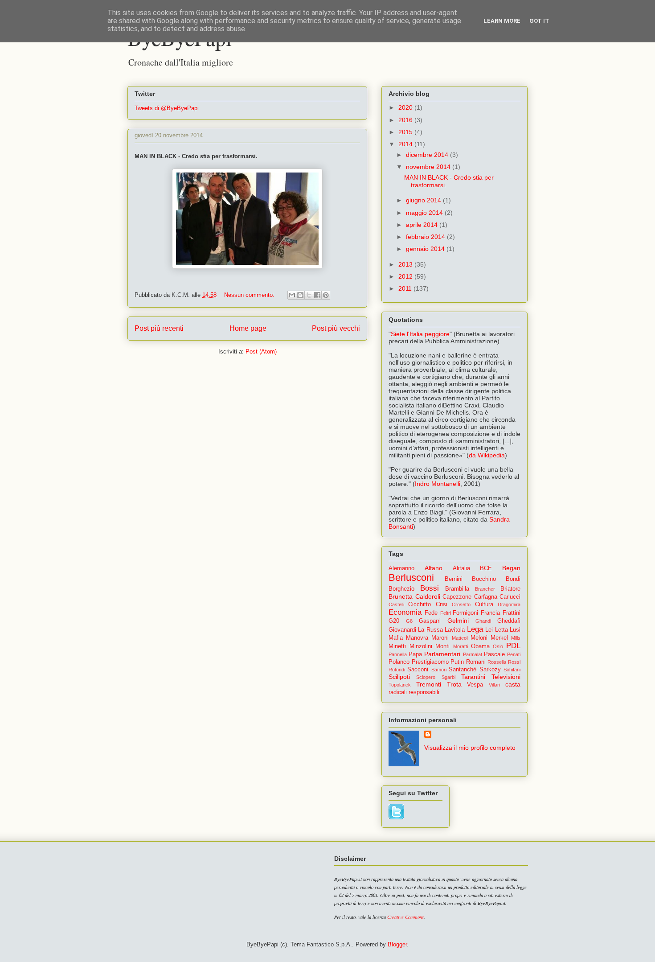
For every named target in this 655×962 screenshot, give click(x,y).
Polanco (399, 662)
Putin (457, 662)
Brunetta (401, 596)
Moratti (460, 646)
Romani (476, 662)
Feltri (445, 613)
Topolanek (400, 684)
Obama (480, 646)
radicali (398, 692)
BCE (486, 568)
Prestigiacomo (430, 662)
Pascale (494, 654)
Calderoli (427, 596)
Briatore (510, 589)
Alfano (433, 567)
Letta (501, 630)
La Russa (430, 630)
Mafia (396, 638)
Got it (539, 20)
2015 (406, 132)
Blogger (397, 944)
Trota (454, 684)
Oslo (498, 646)
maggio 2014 (425, 212)
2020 (406, 107)
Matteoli (460, 638)
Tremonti (428, 684)
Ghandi (483, 621)
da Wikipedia (487, 455)
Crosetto (461, 604)
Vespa (475, 685)
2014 (406, 144)
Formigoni (465, 613)
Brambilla (457, 589)
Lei (489, 630)
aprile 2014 (422, 224)
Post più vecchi (336, 328)
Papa (415, 654)
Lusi (515, 630)
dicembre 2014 (428, 154)
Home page (247, 328)
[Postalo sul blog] (300, 295)
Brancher (485, 589)
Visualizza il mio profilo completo (470, 747)
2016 (406, 119)
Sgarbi (448, 677)
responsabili (424, 692)
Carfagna (485, 597)
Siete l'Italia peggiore (420, 333)
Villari (494, 684)
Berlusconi (411, 577)
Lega (475, 629)
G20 (394, 621)
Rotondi (397, 669)
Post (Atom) (261, 351)
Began (511, 567)
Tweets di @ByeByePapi (167, 108)
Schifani (512, 669)
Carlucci (509, 597)
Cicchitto (419, 604)
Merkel (499, 638)
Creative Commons (405, 917)
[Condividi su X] (308, 295)
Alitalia (461, 568)
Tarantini (473, 676)
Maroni (440, 638)
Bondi (513, 579)
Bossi (429, 588)
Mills (515, 638)
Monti (442, 646)
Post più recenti (159, 328)
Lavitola (455, 630)
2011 (405, 288)
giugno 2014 (424, 200)
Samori (438, 669)
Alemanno (401, 568)
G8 (409, 621)
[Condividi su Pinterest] (325, 295)
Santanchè (462, 669)
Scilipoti (399, 676)
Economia (405, 612)
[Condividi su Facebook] (317, 295)
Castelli (396, 604)
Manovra (417, 638)
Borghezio (401, 589)
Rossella (496, 662)
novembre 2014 (429, 166)
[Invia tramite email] (291, 295)
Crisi (441, 604)
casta (512, 684)
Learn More (501, 20)
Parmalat (472, 654)
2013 (406, 264)
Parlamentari (442, 654)
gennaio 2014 (426, 248)
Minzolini (420, 646)
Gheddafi (508, 621)
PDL (513, 645)
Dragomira (509, 604)
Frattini (511, 613)
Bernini (454, 579)
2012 (406, 276)
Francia (490, 613)
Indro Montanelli (437, 483)
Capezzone (456, 597)
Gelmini (458, 620)
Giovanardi (402, 630)
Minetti (397, 646)
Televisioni (505, 676)
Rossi (514, 662)
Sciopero (425, 677)
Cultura (484, 604)
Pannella (398, 654)
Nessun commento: (250, 295)
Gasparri (430, 621)
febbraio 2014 (426, 236)
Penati (513, 654)
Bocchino (484, 579)
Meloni (479, 638)
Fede (431, 613)
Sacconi (417, 669)
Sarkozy (490, 669)
